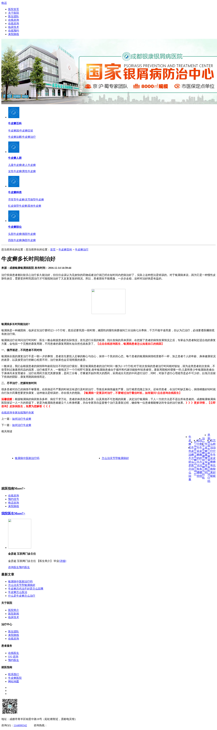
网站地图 (13, 681)
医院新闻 (13, 613)
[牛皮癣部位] (13, 220)
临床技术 (13, 27)
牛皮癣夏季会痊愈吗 (206, 458)
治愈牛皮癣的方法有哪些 (200, 458)
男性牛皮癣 (29, 171)
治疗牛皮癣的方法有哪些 (198, 458)
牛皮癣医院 (15, 677)
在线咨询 (13, 19)
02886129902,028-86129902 (63, 725)
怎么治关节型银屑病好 (115, 458)
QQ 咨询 (13, 656)
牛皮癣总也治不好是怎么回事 (190, 458)
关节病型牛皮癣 (34, 199)
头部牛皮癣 (15, 233)
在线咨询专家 (9, 412)
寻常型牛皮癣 (16, 199)
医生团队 (13, 16)
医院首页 (13, 9)
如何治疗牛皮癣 (21, 418)
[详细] (62, 561)
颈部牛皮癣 (29, 233)
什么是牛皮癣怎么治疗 (21, 595)
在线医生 (13, 653)
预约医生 (24, 567)
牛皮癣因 (13, 130)
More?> (19, 513)
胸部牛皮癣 (29, 240)
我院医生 (7, 513)
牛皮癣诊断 (15, 136)
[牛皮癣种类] (13, 186)
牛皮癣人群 (15, 157)
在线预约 (13, 30)
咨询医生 (13, 567)
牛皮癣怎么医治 (192, 458)
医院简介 (13, 610)
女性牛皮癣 (15, 171)
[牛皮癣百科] (13, 117)
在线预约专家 (26, 412)
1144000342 (20, 725)
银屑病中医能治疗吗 (27, 458)
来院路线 (13, 34)
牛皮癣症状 (26, 130)
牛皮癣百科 (15, 123)
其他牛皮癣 (34, 205)
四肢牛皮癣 (15, 240)
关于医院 (13, 12)
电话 (4, 3)
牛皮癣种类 (15, 192)
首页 (53, 249)
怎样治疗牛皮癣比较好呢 (214, 458)
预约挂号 (13, 499)
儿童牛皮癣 (15, 165)
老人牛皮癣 (29, 165)
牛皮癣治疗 (29, 136)
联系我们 (13, 674)
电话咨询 (13, 502)
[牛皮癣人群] (13, 151)
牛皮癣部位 (15, 226)
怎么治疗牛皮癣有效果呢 (211, 458)
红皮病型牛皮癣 (17, 205)
